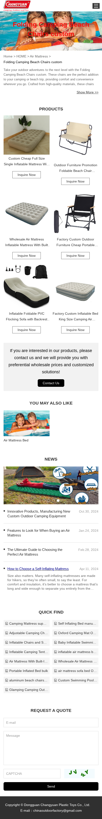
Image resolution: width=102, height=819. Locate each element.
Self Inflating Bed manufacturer (77, 623)
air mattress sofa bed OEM (77, 671)
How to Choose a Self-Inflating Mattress (38, 569)
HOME (21, 56)
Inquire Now (27, 175)
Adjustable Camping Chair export (28, 633)
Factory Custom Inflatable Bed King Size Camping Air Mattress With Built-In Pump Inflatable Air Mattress (75, 317)
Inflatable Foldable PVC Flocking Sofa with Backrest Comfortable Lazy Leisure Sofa (26, 317)
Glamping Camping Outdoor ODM (28, 690)
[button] (43, 500)
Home (8, 56)
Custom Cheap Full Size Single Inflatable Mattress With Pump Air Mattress (26, 162)
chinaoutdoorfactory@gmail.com (57, 810)
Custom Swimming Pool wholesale (77, 680)
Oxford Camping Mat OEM (77, 633)
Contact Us (51, 383)
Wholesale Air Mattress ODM (77, 661)
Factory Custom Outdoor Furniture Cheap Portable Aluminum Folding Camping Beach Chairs (75, 242)
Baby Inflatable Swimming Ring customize (77, 642)
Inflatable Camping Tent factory (28, 652)
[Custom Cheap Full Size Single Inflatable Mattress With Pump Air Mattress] (27, 135)
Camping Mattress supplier (28, 623)
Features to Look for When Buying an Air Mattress (38, 532)
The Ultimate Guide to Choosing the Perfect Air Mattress (34, 552)
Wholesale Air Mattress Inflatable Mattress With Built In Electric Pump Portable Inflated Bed (26, 242)
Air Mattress (39, 56)
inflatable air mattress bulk (77, 652)
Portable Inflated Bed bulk (28, 671)
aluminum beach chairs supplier (28, 680)
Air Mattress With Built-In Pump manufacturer (28, 661)
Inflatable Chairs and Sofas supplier (28, 642)
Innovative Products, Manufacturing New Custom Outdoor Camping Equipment (38, 513)
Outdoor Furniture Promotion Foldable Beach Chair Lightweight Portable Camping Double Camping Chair (75, 168)
